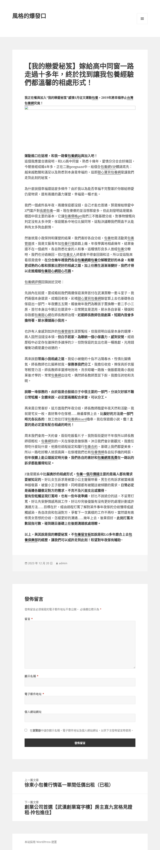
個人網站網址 (33, 712)
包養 (95, 97)
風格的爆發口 (29, 16)
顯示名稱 (31, 676)
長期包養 (46, 210)
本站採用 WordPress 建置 (41, 842)
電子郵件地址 (34, 694)
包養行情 (67, 243)
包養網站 (74, 155)
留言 (29, 619)
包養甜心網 (49, 271)
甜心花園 (64, 271)
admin (63, 563)
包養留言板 (82, 534)
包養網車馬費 (107, 457)
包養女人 (69, 254)
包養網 (83, 260)
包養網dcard (77, 419)
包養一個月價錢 (88, 474)
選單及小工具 (142, 18)
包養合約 (91, 446)
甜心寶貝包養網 (109, 172)
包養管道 (64, 331)
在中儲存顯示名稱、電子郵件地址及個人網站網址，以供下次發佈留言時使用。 (82, 730)
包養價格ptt (73, 216)
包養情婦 (97, 452)
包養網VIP (108, 166)
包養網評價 (33, 282)
